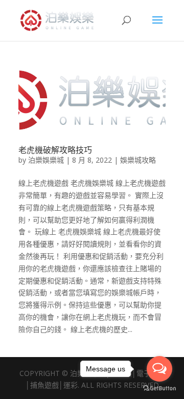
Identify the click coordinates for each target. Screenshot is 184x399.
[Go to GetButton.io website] (159, 388)
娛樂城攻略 (138, 160)
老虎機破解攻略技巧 (55, 150)
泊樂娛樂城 (46, 160)
